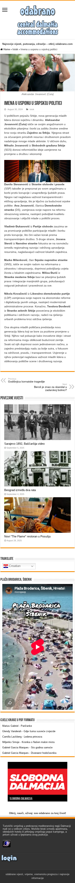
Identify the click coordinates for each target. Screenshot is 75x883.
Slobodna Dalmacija (21, 799)
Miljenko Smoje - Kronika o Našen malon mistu (28, 742)
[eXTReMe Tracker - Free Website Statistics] (7, 843)
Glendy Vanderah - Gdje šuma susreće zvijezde (28, 731)
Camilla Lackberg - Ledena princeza (22, 736)
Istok (15, 49)
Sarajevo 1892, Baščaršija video (24, 443)
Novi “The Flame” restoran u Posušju (27, 536)
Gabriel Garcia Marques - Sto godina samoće (27, 747)
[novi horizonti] (37, 27)
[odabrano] (37, 9)
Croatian (14, 566)
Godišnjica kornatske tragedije (26, 380)
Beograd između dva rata (20, 490)
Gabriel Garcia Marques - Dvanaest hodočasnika (29, 752)
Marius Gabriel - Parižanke (17, 725)
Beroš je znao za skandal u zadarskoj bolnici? (50, 387)
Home (6, 49)
